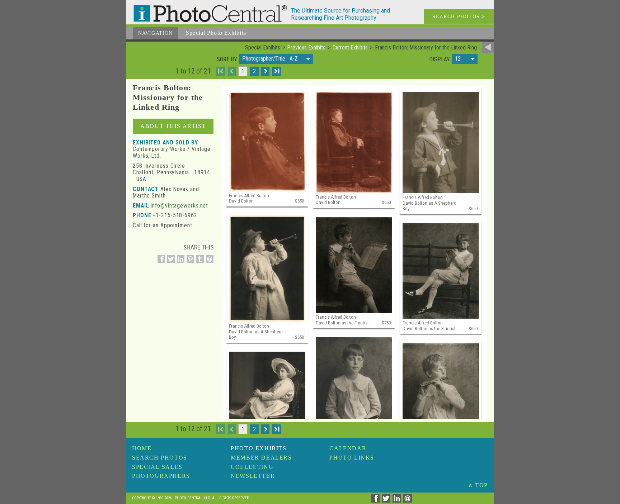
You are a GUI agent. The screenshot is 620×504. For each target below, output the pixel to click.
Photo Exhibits (258, 448)
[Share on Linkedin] (179, 262)
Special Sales (157, 467)
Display (439, 59)
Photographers (161, 476)
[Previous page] (232, 71)
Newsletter (253, 476)
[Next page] (265, 71)
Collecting (252, 467)
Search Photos (159, 458)
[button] (276, 59)
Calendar (347, 448)
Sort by (227, 59)
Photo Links (351, 458)
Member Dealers (261, 458)
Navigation (155, 33)
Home (141, 448)
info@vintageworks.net (179, 205)
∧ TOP (478, 485)
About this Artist (173, 126)
